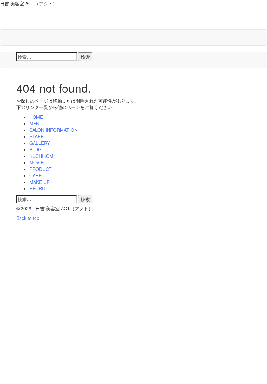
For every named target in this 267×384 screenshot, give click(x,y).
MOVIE (36, 162)
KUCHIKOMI (42, 156)
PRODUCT (40, 169)
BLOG (35, 149)
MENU (36, 123)
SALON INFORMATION (53, 130)
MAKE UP (39, 182)
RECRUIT (39, 188)
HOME (36, 117)
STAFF (36, 136)
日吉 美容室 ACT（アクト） (90, 19)
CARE (35, 175)
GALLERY (39, 143)
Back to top (27, 218)
